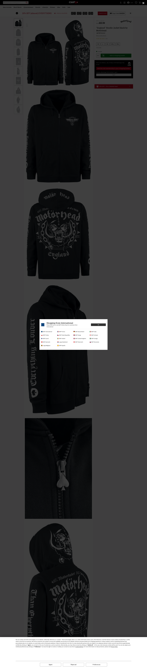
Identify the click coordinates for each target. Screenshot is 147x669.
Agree (50, 664)
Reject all (73, 664)
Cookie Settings (79, 646)
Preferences (96, 665)
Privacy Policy (114, 646)
